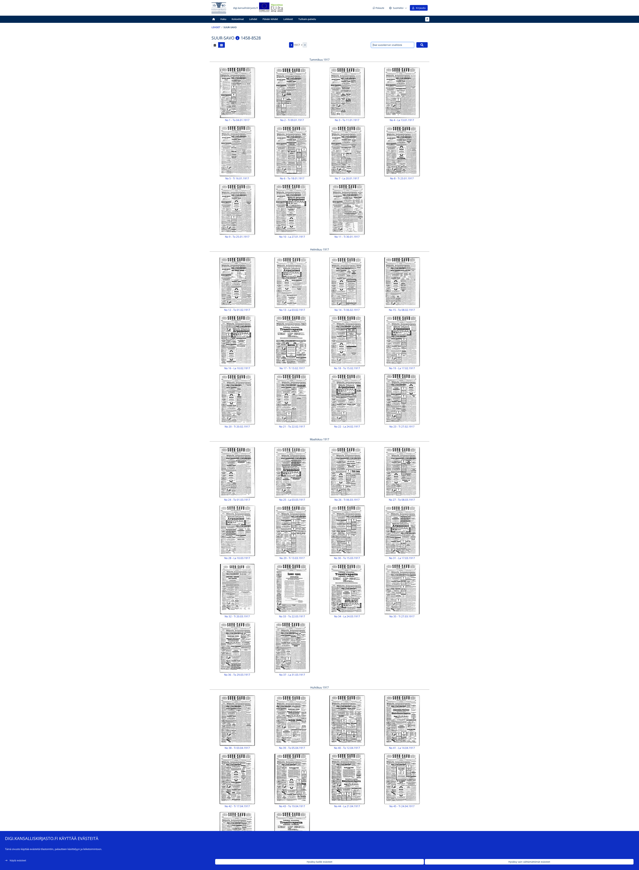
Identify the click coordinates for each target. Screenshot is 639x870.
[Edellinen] (291, 45)
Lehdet (253, 19)
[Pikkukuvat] (221, 45)
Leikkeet (288, 19)
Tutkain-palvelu (307, 19)
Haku (223, 19)
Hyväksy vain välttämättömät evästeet (529, 861)
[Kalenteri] (215, 45)
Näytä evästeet (18, 860)
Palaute (379, 8)
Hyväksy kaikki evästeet (319, 861)
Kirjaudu (420, 8)
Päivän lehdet (270, 19)
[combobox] (298, 45)
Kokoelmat (238, 19)
